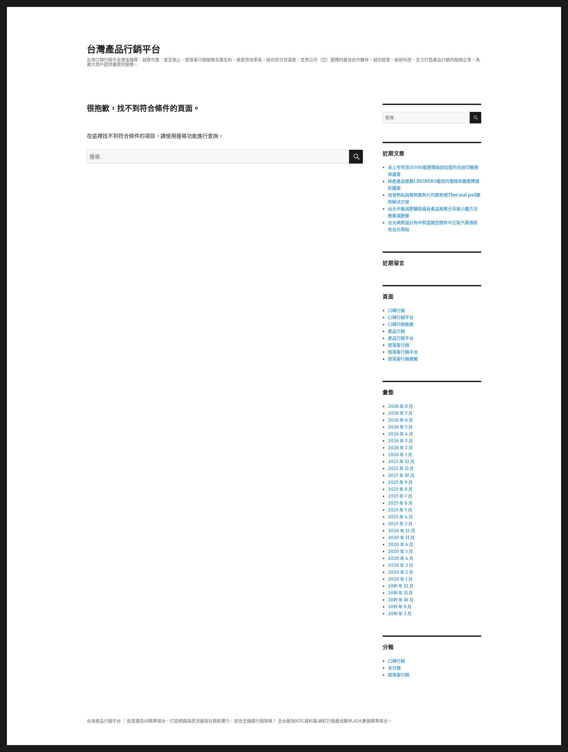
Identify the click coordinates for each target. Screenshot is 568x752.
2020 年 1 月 (400, 579)
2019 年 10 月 (401, 600)
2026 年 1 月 (400, 454)
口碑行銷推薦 (401, 324)
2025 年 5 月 (400, 510)
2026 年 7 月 (400, 413)
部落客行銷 (398, 345)
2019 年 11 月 (400, 593)
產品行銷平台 (401, 338)
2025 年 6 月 (400, 503)
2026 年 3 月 (400, 441)
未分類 (394, 668)
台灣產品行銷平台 (123, 49)
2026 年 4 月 (400, 434)
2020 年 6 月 (400, 544)
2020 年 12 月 (401, 530)
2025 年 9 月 (400, 482)
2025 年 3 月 (400, 524)
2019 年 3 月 (400, 613)
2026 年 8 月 (400, 406)
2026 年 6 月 (400, 420)
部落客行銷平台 (403, 352)
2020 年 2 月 (400, 572)
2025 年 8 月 (400, 489)
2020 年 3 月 (400, 565)
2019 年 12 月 (401, 586)
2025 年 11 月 (401, 468)
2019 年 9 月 (400, 606)
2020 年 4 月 (401, 558)
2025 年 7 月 (400, 496)
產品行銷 (396, 331)
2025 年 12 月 (401, 461)
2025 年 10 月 (401, 475)
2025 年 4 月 (400, 517)
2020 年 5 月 (400, 551)
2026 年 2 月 (400, 448)
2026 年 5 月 (400, 427)
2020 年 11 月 (401, 537)
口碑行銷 (396, 310)
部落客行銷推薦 (403, 359)
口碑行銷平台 (401, 317)
